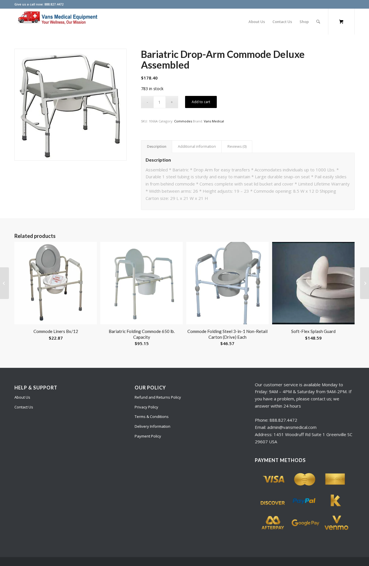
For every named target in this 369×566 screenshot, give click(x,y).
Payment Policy (148, 436)
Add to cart (201, 101)
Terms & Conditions (152, 416)
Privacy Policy (146, 407)
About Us (22, 397)
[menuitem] (257, 22)
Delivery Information (152, 426)
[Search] (318, 22)
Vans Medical (214, 121)
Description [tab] (156, 146)
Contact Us (23, 407)
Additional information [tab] (197, 146)
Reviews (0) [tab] (236, 146)
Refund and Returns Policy (158, 397)
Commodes (183, 121)
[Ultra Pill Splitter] (364, 283)
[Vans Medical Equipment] (57, 22)
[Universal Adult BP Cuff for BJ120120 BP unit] (4, 283)
